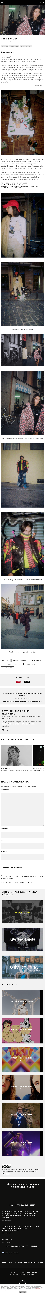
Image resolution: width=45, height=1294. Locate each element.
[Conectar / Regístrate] (43, 2)
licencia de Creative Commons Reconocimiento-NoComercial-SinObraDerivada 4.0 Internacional (20, 1171)
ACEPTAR (22, 1292)
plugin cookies (40, 1290)
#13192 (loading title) (22, 1086)
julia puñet (18, 664)
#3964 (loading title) (22, 1143)
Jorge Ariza (17, 184)
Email (3, 840)
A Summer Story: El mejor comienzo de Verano (22, 694)
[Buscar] (40, 2)
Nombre (4, 828)
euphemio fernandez (20, 660)
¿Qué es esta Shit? (28, 1273)
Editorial (5, 46)
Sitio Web (5, 851)
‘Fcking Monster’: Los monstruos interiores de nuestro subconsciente (20, 1228)
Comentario (6, 789)
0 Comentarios (14, 46)
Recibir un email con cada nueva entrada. (20, 882)
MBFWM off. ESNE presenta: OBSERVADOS (22, 701)
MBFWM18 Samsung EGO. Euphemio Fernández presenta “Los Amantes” (16, 769)
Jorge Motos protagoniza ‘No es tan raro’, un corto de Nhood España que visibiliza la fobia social (20, 1214)
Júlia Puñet (15, 188)
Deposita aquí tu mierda (24, 1274)
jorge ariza (6, 664)
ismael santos (36, 660)
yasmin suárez (7, 667)
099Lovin (7, 1239)
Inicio (12, 1273)
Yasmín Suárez (20, 183)
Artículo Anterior (22, 691)
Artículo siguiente (22, 699)
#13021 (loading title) (22, 1058)
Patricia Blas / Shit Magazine (10, 41)
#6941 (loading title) (22, 1002)
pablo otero (30, 664)
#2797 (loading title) (22, 1114)
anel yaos (5, 660)
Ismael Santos (31, 186)
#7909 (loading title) (22, 1030)
